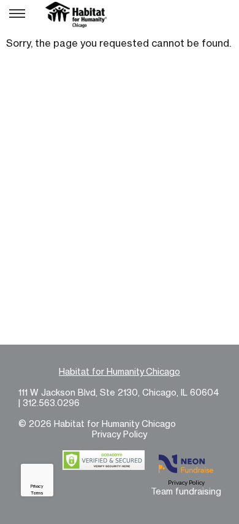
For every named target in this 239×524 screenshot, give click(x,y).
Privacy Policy (119, 434)
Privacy (37, 486)
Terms (37, 493)
